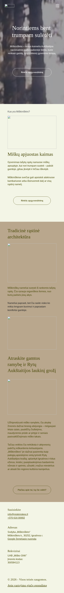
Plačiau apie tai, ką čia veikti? (32, 490)
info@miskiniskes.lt (18, 514)
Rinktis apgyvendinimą (32, 200)
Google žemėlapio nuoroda (22, 539)
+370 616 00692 (16, 518)
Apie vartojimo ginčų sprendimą (27, 585)
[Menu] (57, 5)
